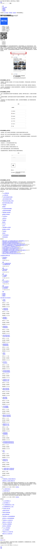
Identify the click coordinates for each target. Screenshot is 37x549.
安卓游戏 (3, 293)
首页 (3, 6)
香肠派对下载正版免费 (7, 415)
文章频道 (3, 10)
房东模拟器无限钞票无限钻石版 (8, 441)
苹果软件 (3, 295)
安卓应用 (14, 12)
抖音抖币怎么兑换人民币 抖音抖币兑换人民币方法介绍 (11, 253)
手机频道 (3, 9)
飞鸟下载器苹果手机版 (6, 264)
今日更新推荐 (2, 255)
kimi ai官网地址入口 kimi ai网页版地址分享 (9, 246)
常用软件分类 (7, 255)
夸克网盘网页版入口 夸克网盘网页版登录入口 (10, 251)
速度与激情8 (5, 397)
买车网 (4, 299)
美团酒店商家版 (5, 344)
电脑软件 (3, 8)
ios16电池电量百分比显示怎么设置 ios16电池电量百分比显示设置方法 (14, 250)
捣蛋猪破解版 (5, 432)
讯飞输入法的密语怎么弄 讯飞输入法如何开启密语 (10, 247)
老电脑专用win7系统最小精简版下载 (8, 480)
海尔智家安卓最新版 (6, 370)
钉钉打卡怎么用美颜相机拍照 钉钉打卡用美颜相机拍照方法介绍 (13, 245)
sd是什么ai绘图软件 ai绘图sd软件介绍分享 (9, 252)
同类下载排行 (2, 297)
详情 (3, 262)
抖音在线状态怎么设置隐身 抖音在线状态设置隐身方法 (11, 243)
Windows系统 (4, 7)
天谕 (3, 450)
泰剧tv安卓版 (4, 270)
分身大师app (5, 361)
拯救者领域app (5, 326)
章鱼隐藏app (5, 317)
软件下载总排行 (8, 297)
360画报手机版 (5, 308)
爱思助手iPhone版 (6, 379)
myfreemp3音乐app (5, 282)
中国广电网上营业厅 (6, 335)
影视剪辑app (4, 258)
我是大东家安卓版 (6, 388)
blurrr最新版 (4, 276)
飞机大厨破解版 (5, 406)
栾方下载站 (6, 12)
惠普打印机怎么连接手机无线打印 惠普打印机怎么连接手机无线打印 (14, 244)
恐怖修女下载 (5, 459)
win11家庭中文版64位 (6, 490)
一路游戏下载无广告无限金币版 (8, 468)
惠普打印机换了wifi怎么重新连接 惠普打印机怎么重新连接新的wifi (13, 240)
